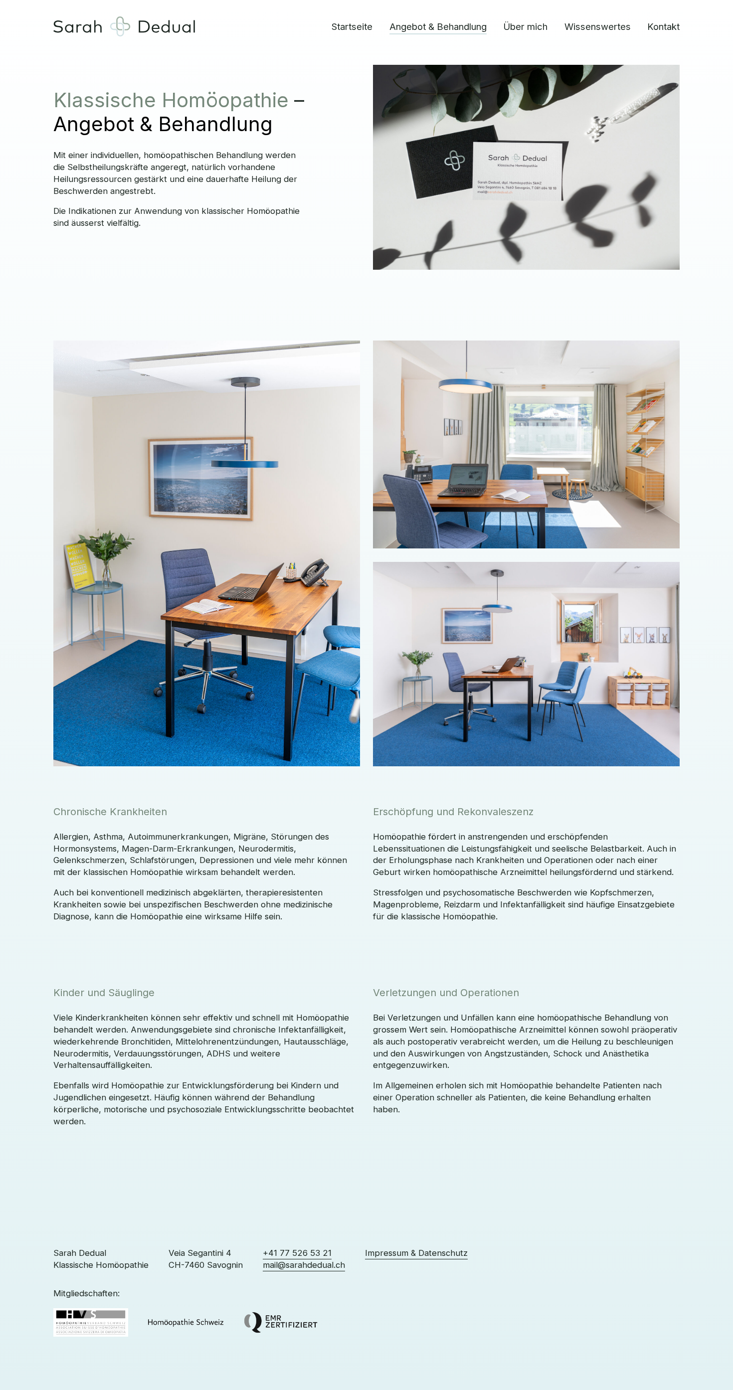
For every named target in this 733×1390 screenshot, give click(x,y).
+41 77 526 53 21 (297, 1253)
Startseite (352, 26)
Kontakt (663, 26)
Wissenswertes (597, 26)
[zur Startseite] (124, 26)
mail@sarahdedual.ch (304, 1265)
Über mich (525, 26)
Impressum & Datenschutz (416, 1253)
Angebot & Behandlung (438, 26)
